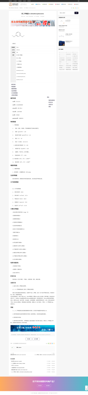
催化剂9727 (61, 65)
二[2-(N (67, 63)
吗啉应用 (45, 4)
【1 (59, 63)
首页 (33, 4)
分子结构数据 (14, 92)
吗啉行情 (70, 4)
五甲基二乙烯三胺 (68, 34)
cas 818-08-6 (67, 20)
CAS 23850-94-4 (75, 58)
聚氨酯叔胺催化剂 (75, 69)
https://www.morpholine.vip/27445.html (43, 334)
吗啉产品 (38, 4)
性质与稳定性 (52, 100)
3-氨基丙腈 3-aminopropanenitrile (17, 367)
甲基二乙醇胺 (75, 67)
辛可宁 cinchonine (14, 365)
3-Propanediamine (61, 54)
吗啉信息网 (35, 393)
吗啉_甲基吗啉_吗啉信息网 (13, 7)
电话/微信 (48, 385)
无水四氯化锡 (68, 67)
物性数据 (13, 86)
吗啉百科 (64, 4)
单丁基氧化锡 (75, 65)
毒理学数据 (14, 88)
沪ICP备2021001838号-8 (53, 393)
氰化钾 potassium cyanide (16, 361)
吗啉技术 (58, 4)
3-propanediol (68, 54)
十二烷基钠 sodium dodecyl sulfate (18, 363)
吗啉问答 (76, 4)
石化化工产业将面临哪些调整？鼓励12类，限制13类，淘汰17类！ (61, 69)
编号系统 (13, 84)
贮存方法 (51, 102)
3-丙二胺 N (74, 54)
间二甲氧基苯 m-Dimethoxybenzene (20, 343)
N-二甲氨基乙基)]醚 (75, 62)
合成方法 (51, 104)
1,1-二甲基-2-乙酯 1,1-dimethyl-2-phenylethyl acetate (45, 354)
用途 (50, 106)
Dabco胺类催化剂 (68, 60)
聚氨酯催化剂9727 (68, 41)
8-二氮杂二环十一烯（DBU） (75, 56)
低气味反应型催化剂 (75, 64)
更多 (48, 97)
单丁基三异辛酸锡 (68, 66)
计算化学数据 (14, 95)
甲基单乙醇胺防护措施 (63, 25)
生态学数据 (14, 90)
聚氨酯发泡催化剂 (68, 69)
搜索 (76, 12)
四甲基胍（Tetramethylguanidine (61, 67)
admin (24, 16)
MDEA (60, 61)
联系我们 (40, 385)
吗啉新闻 (51, 4)
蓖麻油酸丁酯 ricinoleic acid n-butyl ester (18, 354)
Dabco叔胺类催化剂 (61, 60)
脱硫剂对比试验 (62, 29)
